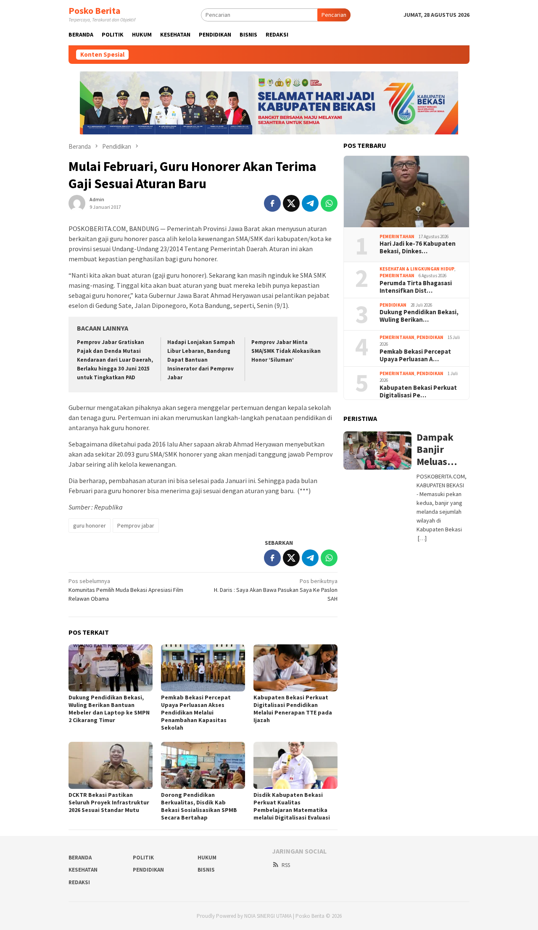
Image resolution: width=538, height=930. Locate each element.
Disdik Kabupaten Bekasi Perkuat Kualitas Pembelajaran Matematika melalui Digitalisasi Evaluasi (291, 806)
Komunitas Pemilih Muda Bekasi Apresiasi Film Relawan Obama (126, 589)
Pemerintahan (397, 236)
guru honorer (89, 525)
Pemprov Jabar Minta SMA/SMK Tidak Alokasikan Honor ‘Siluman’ (286, 351)
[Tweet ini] (291, 203)
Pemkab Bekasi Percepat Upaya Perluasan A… (415, 355)
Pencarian (334, 14)
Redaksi (79, 882)
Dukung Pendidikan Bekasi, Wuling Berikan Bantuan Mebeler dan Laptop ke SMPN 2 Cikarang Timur (109, 709)
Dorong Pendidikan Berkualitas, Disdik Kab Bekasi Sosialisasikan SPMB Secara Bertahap (199, 806)
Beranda (80, 857)
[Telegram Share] (310, 203)
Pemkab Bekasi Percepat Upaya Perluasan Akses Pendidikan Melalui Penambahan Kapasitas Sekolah (196, 712)
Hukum (207, 857)
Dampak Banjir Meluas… (437, 449)
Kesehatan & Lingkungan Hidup (417, 269)
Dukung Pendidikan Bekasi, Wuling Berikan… (419, 315)
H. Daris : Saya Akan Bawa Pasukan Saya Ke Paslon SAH (276, 589)
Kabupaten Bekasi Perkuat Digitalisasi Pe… (418, 391)
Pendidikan (393, 305)
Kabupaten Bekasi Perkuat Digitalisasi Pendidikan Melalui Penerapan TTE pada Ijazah (292, 709)
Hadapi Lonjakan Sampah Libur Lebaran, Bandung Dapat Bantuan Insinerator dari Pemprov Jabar (201, 360)
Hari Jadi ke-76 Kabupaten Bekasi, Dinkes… (418, 247)
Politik (143, 857)
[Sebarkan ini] (272, 203)
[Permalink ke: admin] (77, 202)
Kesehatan (83, 869)
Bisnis (206, 869)
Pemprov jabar (135, 525)
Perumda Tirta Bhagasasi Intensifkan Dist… (416, 286)
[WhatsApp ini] (329, 203)
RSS (286, 865)
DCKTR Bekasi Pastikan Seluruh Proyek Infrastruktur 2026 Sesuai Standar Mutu (109, 802)
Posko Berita (95, 10)
